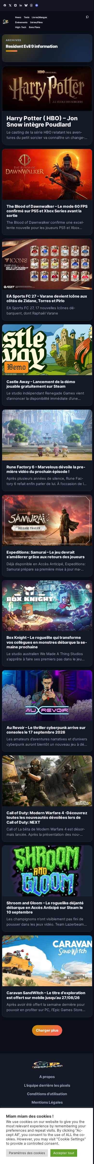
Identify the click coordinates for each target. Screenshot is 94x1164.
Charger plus (47, 1030)
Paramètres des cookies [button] (27, 1153)
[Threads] (31, 5)
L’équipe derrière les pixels (47, 1085)
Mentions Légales (47, 1102)
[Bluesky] (26, 5)
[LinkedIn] (20, 5)
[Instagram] (15, 5)
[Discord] (36, 5)
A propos (47, 1076)
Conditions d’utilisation (47, 1094)
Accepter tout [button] (63, 1153)
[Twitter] (10, 5)
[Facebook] (4, 5)
